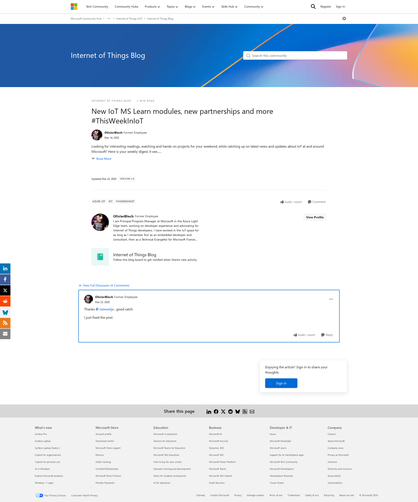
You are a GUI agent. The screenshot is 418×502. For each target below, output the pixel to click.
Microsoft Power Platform (222, 461)
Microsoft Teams (217, 468)
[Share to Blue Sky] (237, 411)
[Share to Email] (252, 411)
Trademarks (294, 495)
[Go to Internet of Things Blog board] (100, 257)
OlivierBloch (113, 132)
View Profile (315, 217)
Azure (273, 434)
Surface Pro (41, 434)
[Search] (313, 6)
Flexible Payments (105, 482)
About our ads (346, 495)
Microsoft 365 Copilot (220, 475)
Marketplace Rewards (281, 475)
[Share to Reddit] (230, 411)
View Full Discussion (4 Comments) (106, 285)
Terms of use (275, 495)
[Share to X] (223, 411)
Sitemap (200, 495)
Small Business (217, 482)
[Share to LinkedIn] (209, 411)
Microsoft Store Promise (108, 475)
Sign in (281, 383)
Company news (336, 448)
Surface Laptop (43, 441)
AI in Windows (42, 468)
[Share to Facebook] (216, 411)
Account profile (103, 434)
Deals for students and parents (169, 475)
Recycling (329, 495)
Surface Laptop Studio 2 (47, 448)
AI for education (161, 482)
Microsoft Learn (278, 448)
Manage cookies (255, 495)
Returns (100, 455)
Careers (332, 434)
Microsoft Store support (108, 448)
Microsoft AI (215, 434)
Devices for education (164, 441)
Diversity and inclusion (340, 468)
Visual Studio (277, 482)
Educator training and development (172, 468)
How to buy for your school (167, 461)
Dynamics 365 (216, 448)
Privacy (238, 495)
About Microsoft (336, 441)
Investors (332, 461)
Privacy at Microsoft (338, 455)
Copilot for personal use (47, 461)
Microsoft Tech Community (284, 461)
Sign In (340, 6)
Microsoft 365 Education (166, 455)
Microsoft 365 (216, 455)
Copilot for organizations (48, 455)
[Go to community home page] (74, 6)
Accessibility (334, 475)
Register (325, 6)
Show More (103, 159)
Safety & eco (312, 495)
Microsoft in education (165, 434)
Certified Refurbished (107, 468)
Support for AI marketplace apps (287, 455)
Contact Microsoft (219, 495)
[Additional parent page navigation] (108, 18)
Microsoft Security (218, 441)
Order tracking (103, 461)
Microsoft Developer (280, 441)
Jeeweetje (106, 309)
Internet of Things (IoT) (129, 18)
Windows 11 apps (44, 482)
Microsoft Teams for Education (169, 448)
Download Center (105, 441)
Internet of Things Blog (160, 18)
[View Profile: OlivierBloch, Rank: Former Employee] (96, 135)
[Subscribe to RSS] (245, 411)
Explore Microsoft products (49, 475)
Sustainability (335, 482)
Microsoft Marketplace (282, 468)
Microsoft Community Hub (86, 18)
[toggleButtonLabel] (344, 18)
